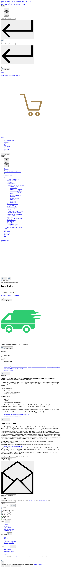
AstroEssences (11, 183)
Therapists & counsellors (10, 541)
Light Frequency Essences (17, 195)
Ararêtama (9, 182)
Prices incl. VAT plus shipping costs (10, 295)
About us (6, 526)
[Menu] (2, 40)
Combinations (13, 188)
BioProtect (6, 234)
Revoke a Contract (8, 530)
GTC (5, 552)
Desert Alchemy (11, 208)
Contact (6, 524)
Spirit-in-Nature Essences (13, 225)
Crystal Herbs (10, 205)
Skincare (12, 196)
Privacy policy (7, 549)
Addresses (15, 75)
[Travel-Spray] (4, 242)
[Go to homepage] (5, 2)
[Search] (17, 29)
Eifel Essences (10, 209)
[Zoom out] (2, 278)
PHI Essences (10, 221)
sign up (4, 73)
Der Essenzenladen (12, 207)
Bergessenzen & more (12, 204)
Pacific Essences (11, 220)
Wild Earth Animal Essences (14, 227)
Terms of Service (43, 500)
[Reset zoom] (5, 278)
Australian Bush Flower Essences (15, 185)
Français (7, 14)
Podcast (6, 538)
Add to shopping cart (6, 300)
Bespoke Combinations (13, 179)
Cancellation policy (9, 551)
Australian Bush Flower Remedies (12, 416)
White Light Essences (15, 192)
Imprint (6, 554)
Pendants (12, 199)
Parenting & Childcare (16, 189)
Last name (3, 498)
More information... (39, 564)
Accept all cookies (15, 566)
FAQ (5, 230)
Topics (5, 228)
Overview (3, 75)
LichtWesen (10, 217)
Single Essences (14, 186)
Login (2, 72)
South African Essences (13, 224)
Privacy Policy (32, 500)
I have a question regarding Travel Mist (13, 446)
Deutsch (6, 9)
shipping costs (17, 556)
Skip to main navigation (25, 1)
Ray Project (10, 223)
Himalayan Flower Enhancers (14, 214)
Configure (7, 566)
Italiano (6, 15)
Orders (19, 75)
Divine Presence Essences (17, 193)
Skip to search (15, 1)
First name (3, 496)
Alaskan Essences (11, 180)
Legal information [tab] (8, 370)
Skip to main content (6, 1)
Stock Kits (13, 201)
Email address (5, 459)
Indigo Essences (11, 215)
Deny (2, 566)
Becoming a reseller (9, 543)
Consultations (7, 527)
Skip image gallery (5, 240)
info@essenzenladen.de (7, 4)
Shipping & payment (9, 529)
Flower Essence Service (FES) (15, 211)
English (6, 10)
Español (6, 12)
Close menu (6, 69)
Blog (5, 537)
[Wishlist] (1, 65)
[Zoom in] (9, 278)
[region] (31, 261)
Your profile (9, 75)
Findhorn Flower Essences (14, 212)
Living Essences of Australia (14, 218)
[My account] (1, 67)
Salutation (3, 495)
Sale (5, 236)
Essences (6, 177)
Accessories (7, 233)
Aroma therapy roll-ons (16, 191)
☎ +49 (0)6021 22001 (20, 4)
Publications (13, 202)
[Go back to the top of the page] (2, 562)
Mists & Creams (14, 198)
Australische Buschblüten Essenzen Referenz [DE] (17, 414)
